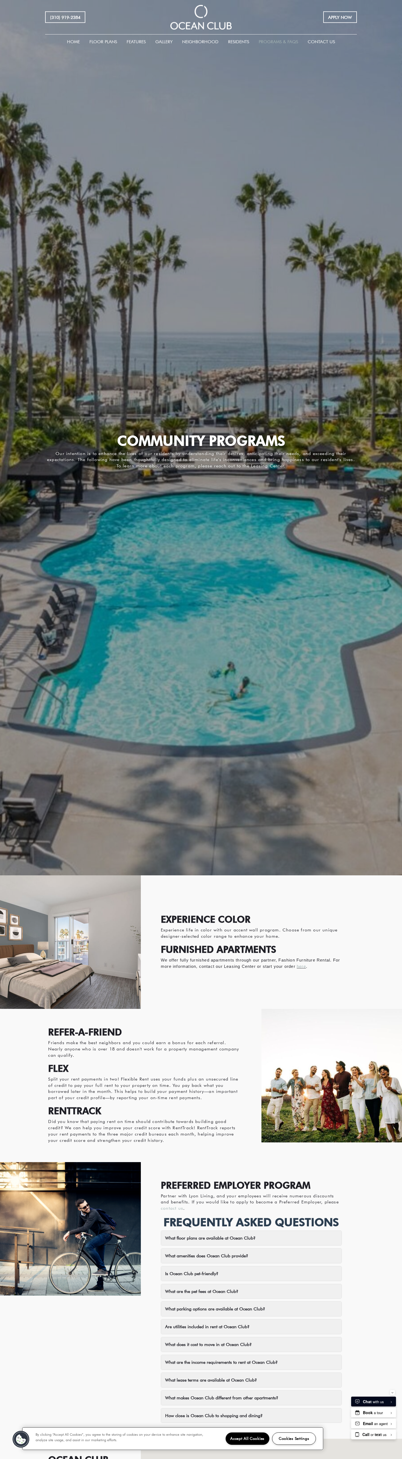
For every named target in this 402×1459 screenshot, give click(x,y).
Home (73, 41)
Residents (238, 41)
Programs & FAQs (278, 41)
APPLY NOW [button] (340, 17)
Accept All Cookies (247, 1438)
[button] (21, 1439)
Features (136, 41)
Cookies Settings (294, 1438)
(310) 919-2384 (65, 17)
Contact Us (321, 41)
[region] (173, 1438)
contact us (172, 1208)
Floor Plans (103, 41)
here (301, 966)
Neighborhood (200, 41)
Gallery (164, 41)
